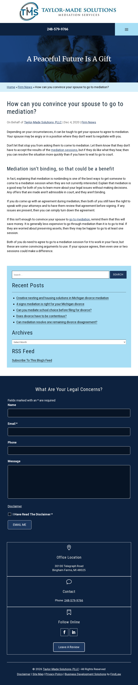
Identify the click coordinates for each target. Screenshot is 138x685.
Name (12, 405)
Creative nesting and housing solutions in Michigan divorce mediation (62, 298)
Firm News (89, 122)
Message (14, 461)
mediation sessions (64, 150)
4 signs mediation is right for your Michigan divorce (50, 304)
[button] (126, 29)
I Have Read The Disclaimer (33, 514)
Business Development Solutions (85, 674)
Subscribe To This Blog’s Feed (32, 360)
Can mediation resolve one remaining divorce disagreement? (56, 322)
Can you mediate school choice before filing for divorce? (54, 310)
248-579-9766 (57, 29)
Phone (12, 442)
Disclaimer (15, 506)
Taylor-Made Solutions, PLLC (43, 122)
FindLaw (115, 674)
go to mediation (79, 219)
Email (13, 423)
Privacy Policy (54, 674)
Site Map (37, 674)
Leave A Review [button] (69, 647)
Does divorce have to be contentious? (41, 316)
